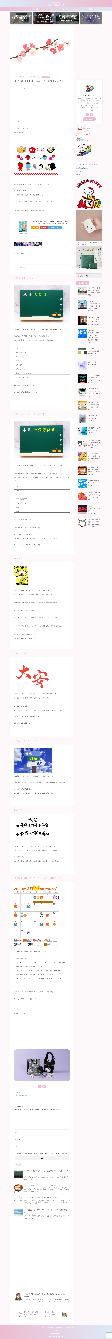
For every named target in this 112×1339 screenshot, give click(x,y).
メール (17, 1139)
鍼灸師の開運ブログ (56, 4)
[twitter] (40, 1086)
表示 (24, 267)
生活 (63, 9)
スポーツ (77, 9)
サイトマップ (71, 1327)
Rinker (37, 224)
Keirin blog (79, 174)
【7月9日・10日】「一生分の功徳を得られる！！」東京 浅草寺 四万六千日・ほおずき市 (94, 306)
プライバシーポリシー (60, 1327)
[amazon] (91, 114)
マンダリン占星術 (19, 253)
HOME (21, 9)
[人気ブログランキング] (80, 139)
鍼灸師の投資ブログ (82, 168)
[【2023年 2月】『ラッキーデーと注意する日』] (44, 1086)
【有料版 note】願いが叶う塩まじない (87, 165)
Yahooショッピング (55, 227)
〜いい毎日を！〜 (56, 1331)
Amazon (35, 227)
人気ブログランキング (82, 140)
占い (17, 1095)
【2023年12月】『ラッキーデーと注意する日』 (41, 1185)
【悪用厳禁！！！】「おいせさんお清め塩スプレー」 (94, 418)
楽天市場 (43, 227)
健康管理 (91, 9)
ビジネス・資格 (49, 9)
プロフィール (41, 1327)
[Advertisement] (42, 102)
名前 (16, 1132)
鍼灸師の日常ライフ (82, 171)
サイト (17, 1146)
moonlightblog (83, 157)
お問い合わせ (49, 1327)
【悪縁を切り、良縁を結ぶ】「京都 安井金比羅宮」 (94, 430)
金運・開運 (35, 9)
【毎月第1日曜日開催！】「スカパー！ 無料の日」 (94, 482)
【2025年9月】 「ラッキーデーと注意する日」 (41, 1197)
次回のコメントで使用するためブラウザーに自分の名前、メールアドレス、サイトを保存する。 (42, 1153)
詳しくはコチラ (89, 119)
